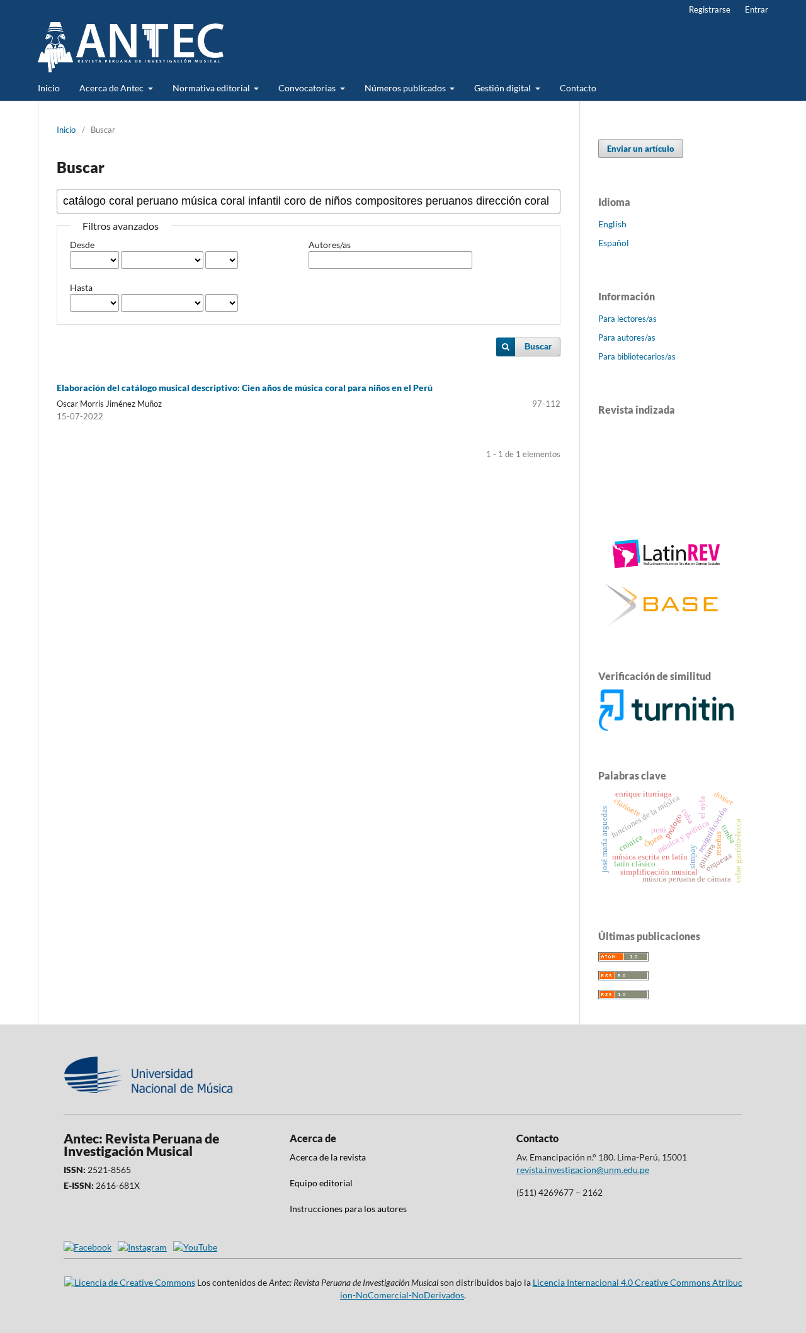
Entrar (756, 9)
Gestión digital (503, 87)
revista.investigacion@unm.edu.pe (582, 1169)
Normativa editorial (212, 87)
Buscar (538, 346)
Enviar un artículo (640, 149)
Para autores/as (627, 337)
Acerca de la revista (328, 1157)
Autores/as (330, 244)
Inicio (49, 87)
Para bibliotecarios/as (637, 356)
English (612, 223)
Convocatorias (308, 87)
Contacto (578, 87)
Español (613, 242)
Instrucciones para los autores (348, 1208)
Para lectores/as (627, 319)
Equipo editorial (321, 1182)
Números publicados (406, 87)
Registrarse (709, 9)
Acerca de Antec (112, 87)
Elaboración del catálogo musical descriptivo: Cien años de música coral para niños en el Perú (245, 387)
